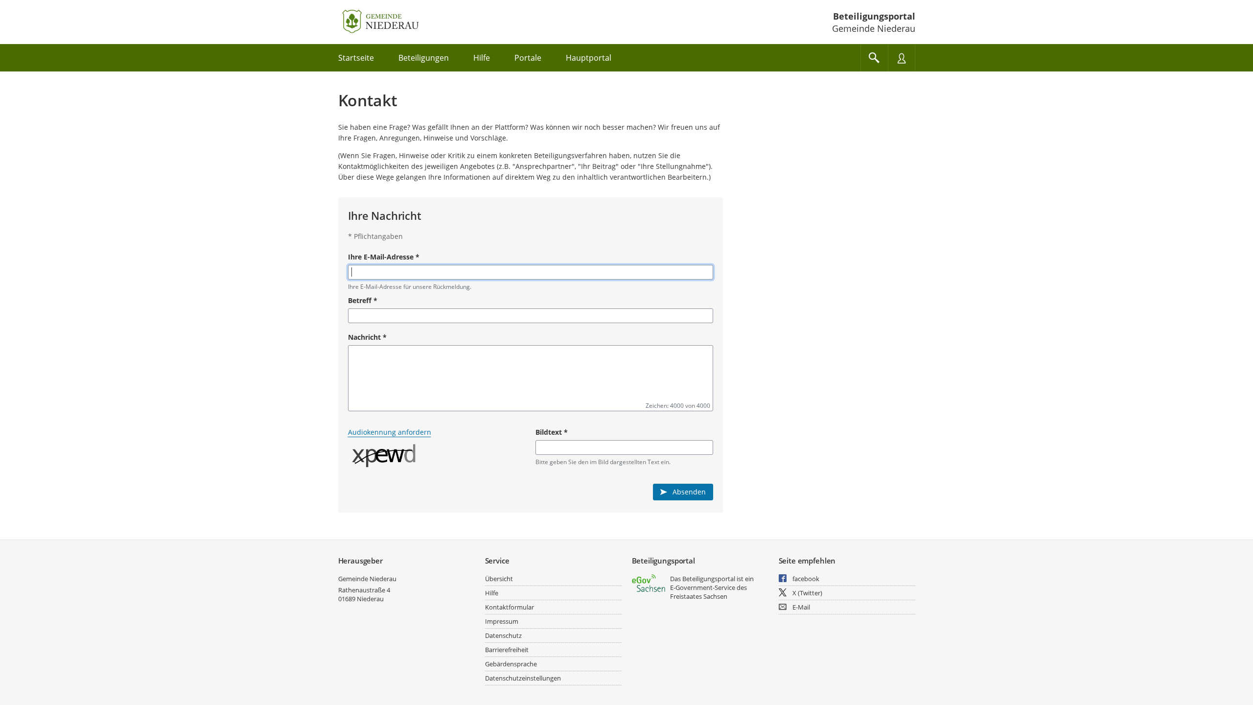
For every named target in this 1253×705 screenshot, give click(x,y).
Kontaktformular (509, 607)
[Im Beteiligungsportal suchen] (874, 57)
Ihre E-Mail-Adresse (383, 256)
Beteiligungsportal (874, 16)
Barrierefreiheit (507, 649)
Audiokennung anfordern (389, 432)
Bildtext (551, 432)
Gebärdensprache (511, 663)
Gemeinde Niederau (367, 578)
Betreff (362, 300)
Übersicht (499, 578)
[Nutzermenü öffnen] (901, 57)
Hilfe (491, 592)
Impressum (501, 621)
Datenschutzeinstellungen (523, 678)
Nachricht (367, 337)
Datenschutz (503, 635)
